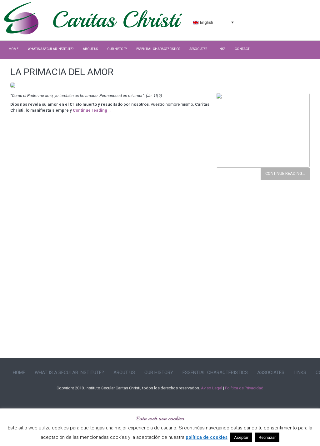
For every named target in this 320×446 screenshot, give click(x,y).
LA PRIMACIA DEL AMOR (61, 71)
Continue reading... (285, 173)
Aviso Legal (211, 388)
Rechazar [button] (267, 437)
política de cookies (207, 437)
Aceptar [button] (241, 437)
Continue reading (92, 110)
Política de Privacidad (244, 388)
